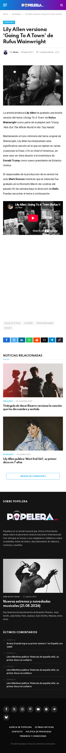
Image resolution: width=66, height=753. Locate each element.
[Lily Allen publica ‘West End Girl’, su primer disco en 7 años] (33, 433)
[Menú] (5, 5)
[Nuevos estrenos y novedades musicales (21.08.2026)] (33, 576)
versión (8, 328)
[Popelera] (33, 5)
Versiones (9, 22)
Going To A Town (13, 323)
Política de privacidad (38, 732)
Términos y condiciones (33, 736)
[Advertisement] (33, 278)
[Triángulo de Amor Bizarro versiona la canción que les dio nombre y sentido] (33, 380)
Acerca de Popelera (20, 727)
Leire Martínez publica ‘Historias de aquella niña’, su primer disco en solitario (33, 658)
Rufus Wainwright (45, 323)
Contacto (17, 732)
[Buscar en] (61, 5)
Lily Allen (28, 323)
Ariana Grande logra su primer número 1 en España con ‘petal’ (35, 645)
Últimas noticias (44, 727)
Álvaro (15, 52)
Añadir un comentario (33, 476)
